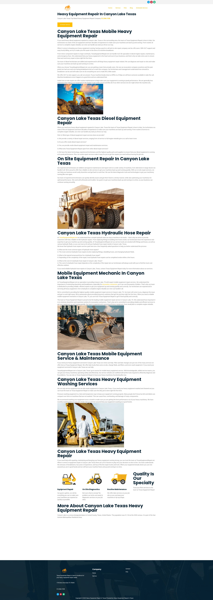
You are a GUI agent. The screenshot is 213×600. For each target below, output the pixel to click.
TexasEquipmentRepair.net (68, 237)
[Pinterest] (151, 2)
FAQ (125, 8)
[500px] (148, 2)
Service (118, 8)
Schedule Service (142, 8)
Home (110, 8)
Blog (131, 8)
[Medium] (154, 2)
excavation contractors (109, 284)
